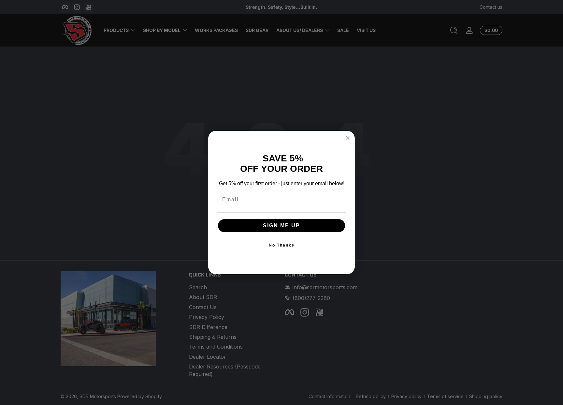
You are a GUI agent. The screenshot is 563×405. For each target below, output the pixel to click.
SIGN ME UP (281, 225)
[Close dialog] (348, 138)
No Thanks (282, 245)
